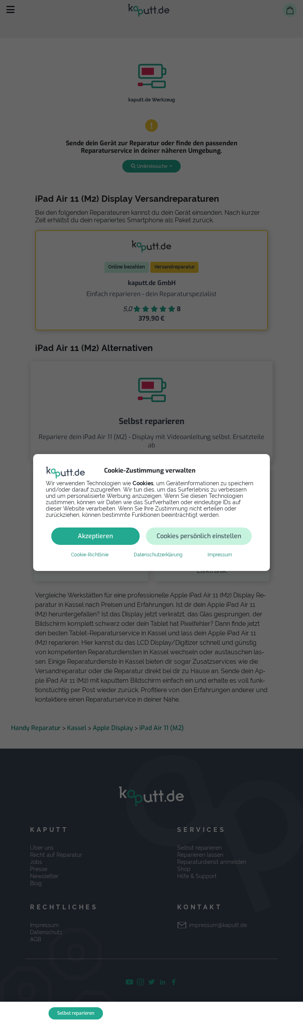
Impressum (220, 555)
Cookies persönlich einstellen (199, 536)
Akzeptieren (95, 536)
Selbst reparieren (75, 1013)
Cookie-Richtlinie (89, 555)
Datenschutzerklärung (158, 555)
